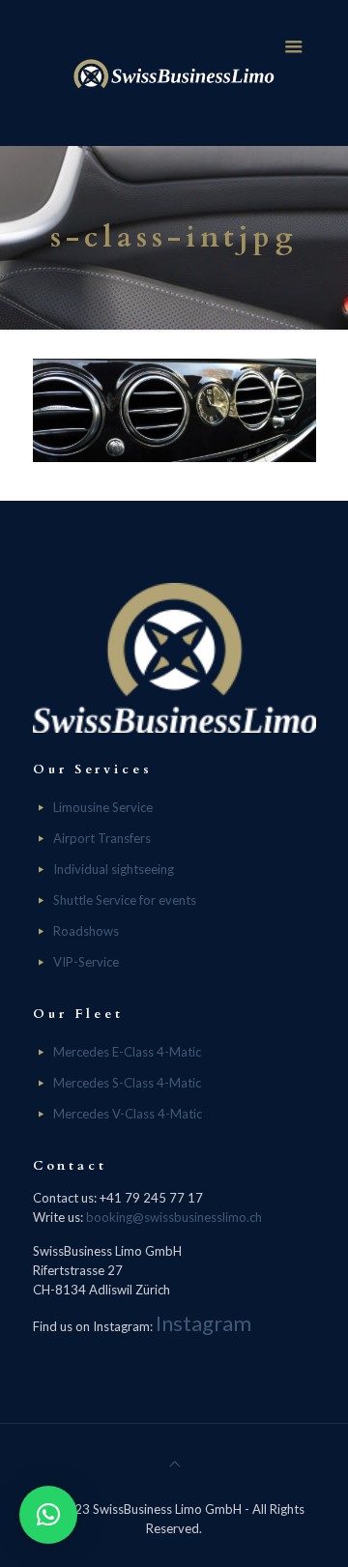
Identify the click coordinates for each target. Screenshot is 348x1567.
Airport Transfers (102, 838)
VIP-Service (86, 962)
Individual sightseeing (113, 869)
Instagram (203, 1323)
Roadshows (86, 931)
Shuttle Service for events (124, 900)
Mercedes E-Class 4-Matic (127, 1051)
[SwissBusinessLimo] (174, 73)
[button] (48, 1515)
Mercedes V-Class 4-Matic (127, 1113)
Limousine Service (103, 807)
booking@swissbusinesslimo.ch (174, 1217)
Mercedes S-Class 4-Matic (127, 1082)
